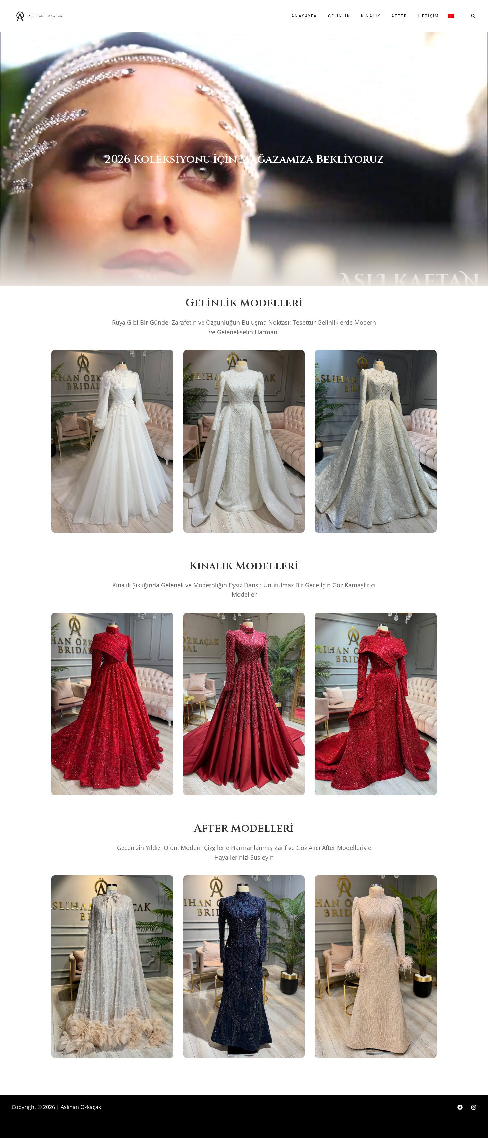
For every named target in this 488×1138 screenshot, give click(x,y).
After (399, 16)
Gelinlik (339, 16)
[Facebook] (460, 1107)
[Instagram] (473, 1107)
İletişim (428, 16)
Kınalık (371, 16)
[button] (473, 16)
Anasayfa (304, 16)
